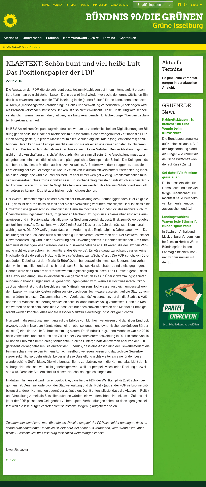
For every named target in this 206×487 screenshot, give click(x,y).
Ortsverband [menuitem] (32, 38)
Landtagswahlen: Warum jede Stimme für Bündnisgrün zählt (180, 221)
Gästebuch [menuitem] (127, 38)
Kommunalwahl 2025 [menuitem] (79, 38)
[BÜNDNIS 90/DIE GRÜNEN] (10, 21)
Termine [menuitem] (109, 38)
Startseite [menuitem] (11, 38)
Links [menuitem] (194, 4)
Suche (85, 4)
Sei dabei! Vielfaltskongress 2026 (180, 175)
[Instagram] (186, 5)
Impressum (100, 4)
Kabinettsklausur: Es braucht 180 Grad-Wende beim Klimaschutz (178, 126)
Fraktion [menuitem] (52, 38)
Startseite (33, 47)
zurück (10, 460)
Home (45, 4)
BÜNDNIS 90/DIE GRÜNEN (144, 17)
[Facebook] (179, 5)
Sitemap (72, 4)
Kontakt (58, 4)
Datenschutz (119, 4)
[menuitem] (45, 5)
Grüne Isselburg (14, 47)
